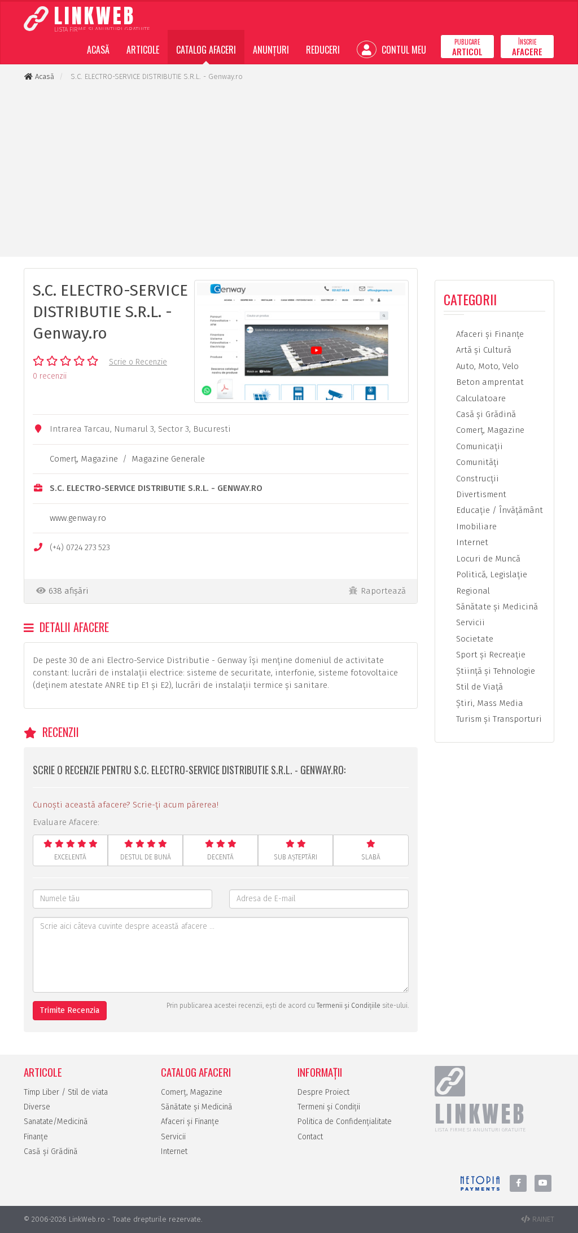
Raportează (383, 591)
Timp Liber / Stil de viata (66, 1092)
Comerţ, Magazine (84, 459)
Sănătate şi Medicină (496, 607)
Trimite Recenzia (69, 1010)
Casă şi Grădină (485, 414)
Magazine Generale (168, 459)
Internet (471, 542)
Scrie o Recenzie (138, 362)
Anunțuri (271, 49)
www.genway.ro (78, 518)
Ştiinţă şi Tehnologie (494, 671)
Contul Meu (402, 49)
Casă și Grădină (51, 1151)
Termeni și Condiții (328, 1107)
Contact (310, 1137)
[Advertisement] (289, 169)
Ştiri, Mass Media (488, 703)
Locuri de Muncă (487, 559)
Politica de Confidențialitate (344, 1121)
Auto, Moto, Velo (486, 366)
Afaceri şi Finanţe (489, 334)
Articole (142, 49)
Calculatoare (480, 398)
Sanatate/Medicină (56, 1121)
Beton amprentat (489, 382)
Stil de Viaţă (478, 687)
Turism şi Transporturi (498, 719)
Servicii (469, 622)
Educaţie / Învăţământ (498, 510)
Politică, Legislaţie (490, 574)
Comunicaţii (478, 446)
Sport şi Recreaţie (490, 655)
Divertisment (480, 494)
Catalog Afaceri (206, 49)
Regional (472, 591)
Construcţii (476, 478)
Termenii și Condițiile (348, 1006)
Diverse (37, 1107)
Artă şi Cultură (482, 350)
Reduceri (323, 49)
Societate (473, 639)
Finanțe (36, 1137)
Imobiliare (475, 526)
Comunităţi (476, 462)
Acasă (98, 49)
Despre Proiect (323, 1092)
